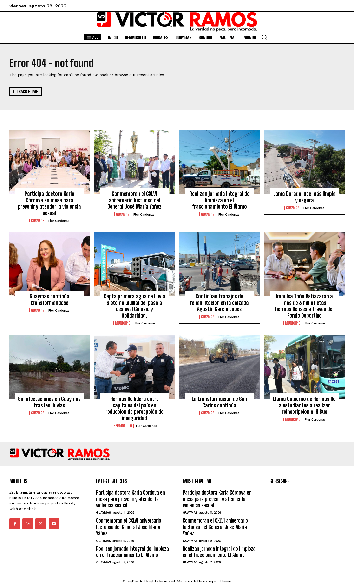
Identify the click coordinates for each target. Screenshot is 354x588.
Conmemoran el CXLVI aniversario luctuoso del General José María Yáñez (134, 200)
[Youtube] (54, 523)
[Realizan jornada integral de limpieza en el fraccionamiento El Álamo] (219, 162)
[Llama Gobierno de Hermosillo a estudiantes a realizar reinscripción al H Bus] (304, 367)
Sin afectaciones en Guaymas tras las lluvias (49, 402)
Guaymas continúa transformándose (49, 299)
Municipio (123, 323)
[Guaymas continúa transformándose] (49, 264)
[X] (40, 523)
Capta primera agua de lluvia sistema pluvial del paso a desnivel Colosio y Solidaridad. (134, 306)
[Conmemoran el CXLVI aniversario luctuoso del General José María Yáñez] (134, 162)
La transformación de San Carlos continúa (219, 402)
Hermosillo (122, 426)
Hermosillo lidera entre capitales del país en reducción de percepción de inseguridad (134, 408)
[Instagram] (27, 523)
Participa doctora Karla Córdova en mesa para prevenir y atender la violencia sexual (49, 203)
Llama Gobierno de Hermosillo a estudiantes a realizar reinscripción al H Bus (304, 405)
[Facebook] (14, 523)
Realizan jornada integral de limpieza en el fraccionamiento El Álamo (219, 200)
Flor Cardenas (58, 220)
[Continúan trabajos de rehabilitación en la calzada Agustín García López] (219, 264)
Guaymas (37, 220)
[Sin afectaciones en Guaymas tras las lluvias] (49, 367)
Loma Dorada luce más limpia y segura (304, 196)
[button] (264, 37)
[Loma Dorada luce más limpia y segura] (304, 162)
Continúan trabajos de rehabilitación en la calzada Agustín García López (219, 302)
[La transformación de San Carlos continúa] (219, 367)
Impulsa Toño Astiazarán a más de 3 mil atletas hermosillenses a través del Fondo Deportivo (304, 306)
